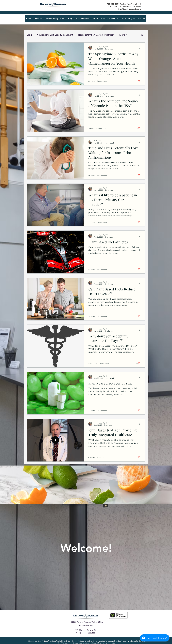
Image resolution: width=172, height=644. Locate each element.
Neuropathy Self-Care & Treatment (55, 34)
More (122, 34)
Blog (29, 34)
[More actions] (140, 47)
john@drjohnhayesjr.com (129, 9)
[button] (142, 35)
